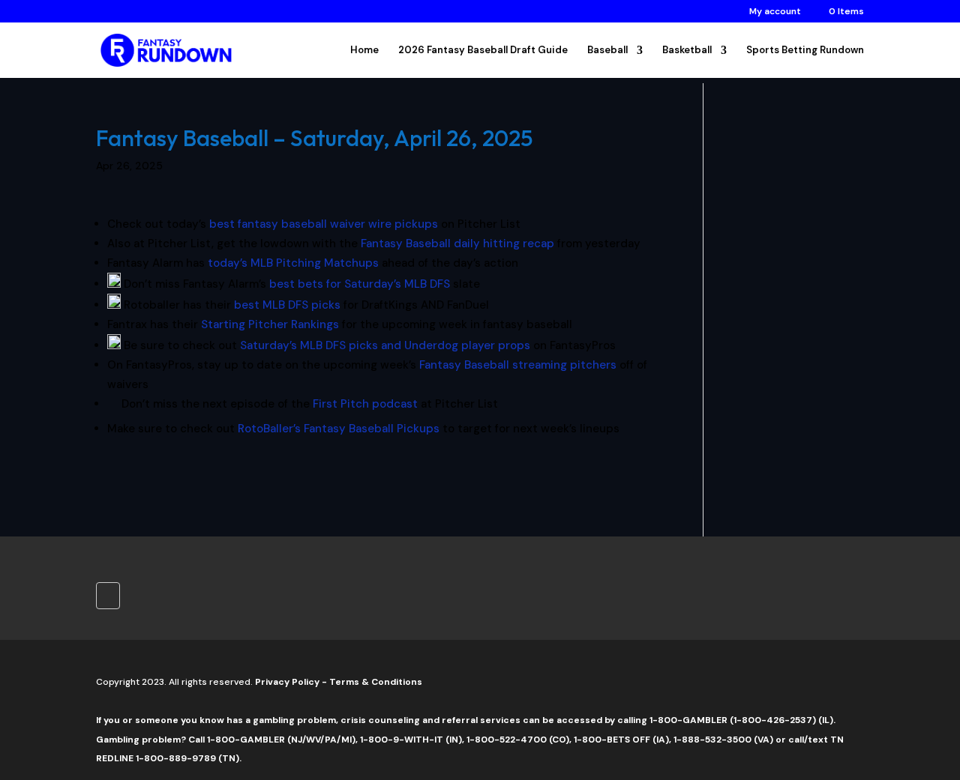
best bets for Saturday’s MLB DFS (359, 283)
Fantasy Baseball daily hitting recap (457, 243)
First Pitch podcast (365, 403)
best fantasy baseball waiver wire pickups (323, 224)
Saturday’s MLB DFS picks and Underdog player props (385, 345)
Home (364, 50)
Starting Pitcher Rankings (270, 324)
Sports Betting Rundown (805, 50)
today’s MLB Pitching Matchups (293, 263)
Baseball (607, 50)
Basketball (687, 50)
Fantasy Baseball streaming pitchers (517, 364)
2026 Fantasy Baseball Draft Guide (483, 50)
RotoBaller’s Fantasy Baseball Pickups (339, 428)
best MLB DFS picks (287, 304)
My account (775, 12)
